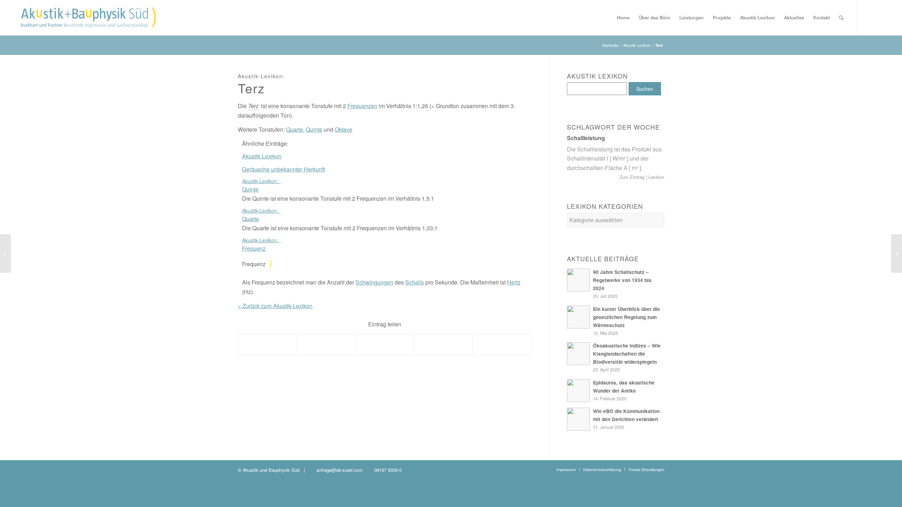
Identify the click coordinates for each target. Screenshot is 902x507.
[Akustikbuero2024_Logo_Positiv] (88, 17)
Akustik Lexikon (262, 156)
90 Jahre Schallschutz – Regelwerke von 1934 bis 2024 (622, 280)
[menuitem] (623, 17)
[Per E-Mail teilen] (502, 345)
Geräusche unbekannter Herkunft (283, 169)
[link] (253, 106)
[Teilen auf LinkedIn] (326, 345)
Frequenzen (362, 106)
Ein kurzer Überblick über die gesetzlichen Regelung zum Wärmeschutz (626, 317)
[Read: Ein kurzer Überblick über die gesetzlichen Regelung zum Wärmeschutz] (578, 317)
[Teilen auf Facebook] (267, 345)
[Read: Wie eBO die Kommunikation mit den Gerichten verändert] (578, 419)
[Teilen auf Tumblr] (385, 345)
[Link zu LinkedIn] (878, 17)
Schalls (414, 282)
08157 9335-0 (388, 470)
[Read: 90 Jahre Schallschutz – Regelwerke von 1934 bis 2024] (578, 280)
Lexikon (655, 177)
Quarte (294, 129)
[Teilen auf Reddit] (443, 345)
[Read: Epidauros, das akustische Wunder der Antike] (578, 390)
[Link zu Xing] (868, 17)
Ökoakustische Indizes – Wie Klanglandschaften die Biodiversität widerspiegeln (627, 353)
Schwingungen (374, 282)
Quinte (314, 129)
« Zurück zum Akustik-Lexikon (275, 306)
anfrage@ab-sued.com (339, 470)
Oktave (343, 129)
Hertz (513, 282)
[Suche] (841, 17)
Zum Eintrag (632, 177)
